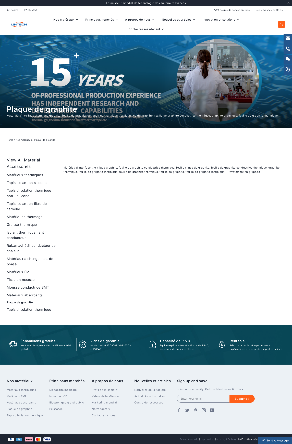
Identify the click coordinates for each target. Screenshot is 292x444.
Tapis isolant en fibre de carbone (27, 206)
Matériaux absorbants (25, 295)
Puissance (56, 409)
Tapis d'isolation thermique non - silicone (29, 193)
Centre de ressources (148, 402)
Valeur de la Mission (105, 396)
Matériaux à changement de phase (30, 261)
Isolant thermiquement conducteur (25, 235)
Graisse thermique (22, 225)
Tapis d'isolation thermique (29, 310)
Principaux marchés (100, 19)
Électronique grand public (66, 402)
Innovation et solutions (219, 19)
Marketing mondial (104, 402)
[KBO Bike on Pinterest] (195, 411)
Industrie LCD (58, 396)
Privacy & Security (189, 439)
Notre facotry (101, 409)
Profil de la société (104, 389)
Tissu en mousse (21, 280)
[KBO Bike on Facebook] (179, 411)
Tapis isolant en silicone (27, 183)
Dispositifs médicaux (63, 389)
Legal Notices (207, 439)
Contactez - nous (103, 415)
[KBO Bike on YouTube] (212, 411)
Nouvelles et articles (177, 19)
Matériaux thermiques (25, 175)
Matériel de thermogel (25, 217)
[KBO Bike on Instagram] (204, 411)
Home (10, 139)
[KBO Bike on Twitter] (187, 411)
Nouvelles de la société (150, 389)
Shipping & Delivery (226, 439)
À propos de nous (138, 19)
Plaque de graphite (44, 139)
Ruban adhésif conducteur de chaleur (31, 248)
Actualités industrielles (149, 396)
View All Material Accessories (23, 163)
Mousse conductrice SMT (28, 287)
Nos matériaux (64, 19)
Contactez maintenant (144, 29)
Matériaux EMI (18, 272)
